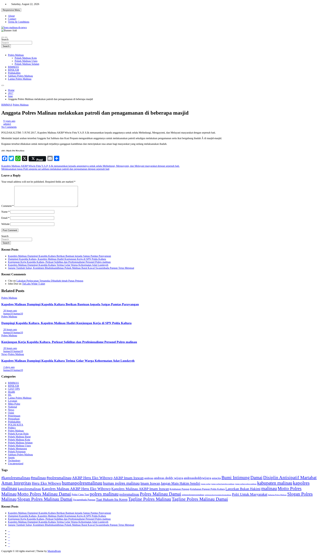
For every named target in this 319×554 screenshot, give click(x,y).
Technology (14, 460)
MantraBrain (54, 551)
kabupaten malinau (274, 482)
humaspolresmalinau (82, 482)
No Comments (9, 127)
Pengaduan (14, 418)
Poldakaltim (14, 72)
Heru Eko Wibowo (46, 483)
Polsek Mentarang (17, 448)
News (4, 354)
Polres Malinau (16, 55)
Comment (7, 206)
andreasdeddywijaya (197, 478)
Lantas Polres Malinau (19, 78)
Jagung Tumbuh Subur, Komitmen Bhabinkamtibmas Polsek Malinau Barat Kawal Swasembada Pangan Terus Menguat (71, 268)
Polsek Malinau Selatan (27, 64)
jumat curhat (206, 484)
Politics (12, 427)
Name (5, 211)
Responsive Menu (11, 10)
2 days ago (9, 367)
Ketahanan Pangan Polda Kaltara (207, 489)
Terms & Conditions (18, 21)
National (12, 406)
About (11, 15)
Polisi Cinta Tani (80, 494)
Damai (256, 477)
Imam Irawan (150, 483)
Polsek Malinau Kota (26, 58)
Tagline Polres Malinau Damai (200, 499)
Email (5, 217)
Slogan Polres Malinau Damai (44, 499)
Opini (11, 412)
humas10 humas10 (13, 313)
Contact (12, 18)
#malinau (38, 477)
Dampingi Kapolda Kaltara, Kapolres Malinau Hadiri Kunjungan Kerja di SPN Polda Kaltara (57, 259)
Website (5, 224)
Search (4, 39)
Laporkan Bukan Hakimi (243, 489)
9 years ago (9, 121)
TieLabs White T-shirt (33, 283)
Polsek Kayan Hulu (18, 433)
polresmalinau (129, 494)
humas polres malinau (121, 483)
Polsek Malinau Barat (19, 436)
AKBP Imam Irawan (128, 478)
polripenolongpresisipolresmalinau (218, 495)
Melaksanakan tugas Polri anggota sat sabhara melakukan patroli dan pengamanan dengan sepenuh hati (55, 169)
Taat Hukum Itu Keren (112, 499)
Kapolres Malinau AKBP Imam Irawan (140, 489)
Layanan (12, 400)
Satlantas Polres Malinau (277, 495)
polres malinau (104, 493)
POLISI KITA (15, 424)
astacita (216, 478)
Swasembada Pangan (84, 499)
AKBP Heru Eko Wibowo (92, 478)
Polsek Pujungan (17, 451)
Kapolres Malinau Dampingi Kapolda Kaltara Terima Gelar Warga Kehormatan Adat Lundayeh (58, 265)
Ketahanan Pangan (179, 489)
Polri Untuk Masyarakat (249, 494)
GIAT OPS (14, 388)
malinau (269, 488)
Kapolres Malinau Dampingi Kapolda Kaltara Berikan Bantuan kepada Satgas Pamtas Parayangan (59, 256)
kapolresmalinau (29, 489)
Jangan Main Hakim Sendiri (180, 483)
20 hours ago (10, 310)
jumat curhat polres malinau (246, 484)
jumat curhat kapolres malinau (222, 484)
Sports (11, 457)
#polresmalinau (59, 477)
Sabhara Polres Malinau (20, 75)
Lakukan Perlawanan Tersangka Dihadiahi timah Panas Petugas (49, 280)
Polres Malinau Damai (160, 493)
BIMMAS (13, 67)
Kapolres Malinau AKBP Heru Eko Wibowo (76, 488)
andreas (148, 478)
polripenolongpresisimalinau (193, 495)
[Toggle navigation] (2, 37)
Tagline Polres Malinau (149, 499)
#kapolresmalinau (15, 477)
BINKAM (13, 70)
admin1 (7, 124)
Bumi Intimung (235, 477)
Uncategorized (15, 463)
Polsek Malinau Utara (26, 61)
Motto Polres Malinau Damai (44, 493)
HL (10, 394)
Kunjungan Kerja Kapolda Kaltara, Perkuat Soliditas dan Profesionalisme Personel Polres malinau (59, 262)
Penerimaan (14, 415)
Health (11, 391)
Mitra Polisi (14, 403)
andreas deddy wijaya (168, 478)
